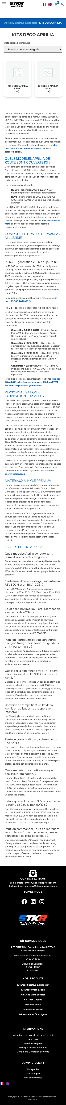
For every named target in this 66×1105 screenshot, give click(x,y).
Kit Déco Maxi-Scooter (33, 994)
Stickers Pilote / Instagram (33, 1014)
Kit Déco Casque (33, 999)
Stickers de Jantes (33, 1009)
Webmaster (33, 1099)
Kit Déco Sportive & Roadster (33, 984)
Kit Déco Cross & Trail (33, 989)
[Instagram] (42, 901)
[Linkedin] (33, 901)
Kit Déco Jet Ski (33, 1004)
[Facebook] (24, 901)
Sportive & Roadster (26, 22)
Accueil (8, 22)
